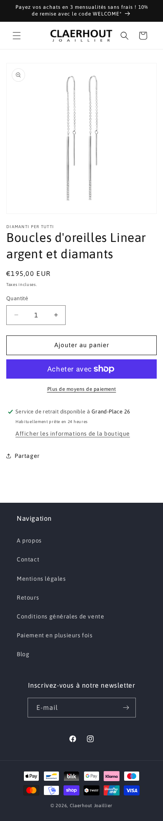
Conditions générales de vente (60, 616)
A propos (29, 540)
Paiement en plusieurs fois (55, 635)
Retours (28, 597)
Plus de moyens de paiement (81, 389)
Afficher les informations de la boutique (72, 433)
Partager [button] (27, 455)
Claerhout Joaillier (91, 805)
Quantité (17, 298)
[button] (17, 35)
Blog (23, 654)
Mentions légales (41, 578)
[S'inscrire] (126, 707)
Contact (28, 559)
